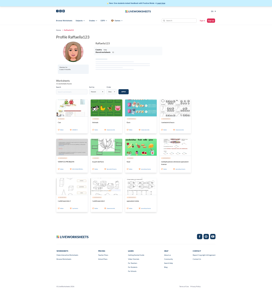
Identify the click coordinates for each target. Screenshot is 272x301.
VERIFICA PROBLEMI (66, 162)
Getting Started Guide (136, 255)
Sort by (91, 87)
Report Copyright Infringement (204, 255)
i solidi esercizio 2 (64, 201)
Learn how (161, 3)
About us (167, 255)
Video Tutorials (133, 259)
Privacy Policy (195, 286)
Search (58, 87)
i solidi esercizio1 (98, 201)
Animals (95, 122)
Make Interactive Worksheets (67, 255)
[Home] (138, 11)
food (128, 162)
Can (59, 122)
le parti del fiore (98, 162)
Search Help (168, 263)
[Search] (164, 20)
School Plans (102, 259)
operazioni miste (133, 201)
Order (109, 87)
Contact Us (197, 259)
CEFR (103, 21)
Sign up (211, 21)
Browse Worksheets (64, 21)
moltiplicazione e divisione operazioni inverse (174, 163)
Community (168, 259)
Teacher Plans (103, 255)
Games (117, 21)
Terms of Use (184, 286)
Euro (128, 122)
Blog (165, 267)
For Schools (132, 271)
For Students (132, 267)
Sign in (202, 21)
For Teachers (132, 263)
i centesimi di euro (167, 122)
